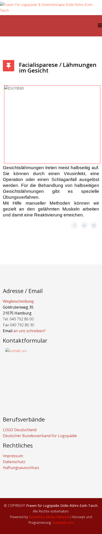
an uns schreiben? (29, 330)
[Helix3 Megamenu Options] (100, 25)
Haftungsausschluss (21, 467)
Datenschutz (14, 461)
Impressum (13, 455)
